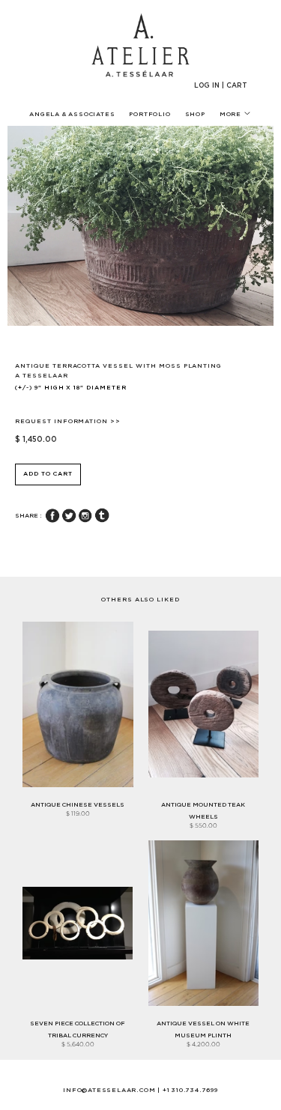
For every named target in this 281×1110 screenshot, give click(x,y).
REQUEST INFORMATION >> (68, 422)
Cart (236, 85)
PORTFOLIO (149, 115)
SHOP (195, 115)
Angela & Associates (72, 115)
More (232, 115)
